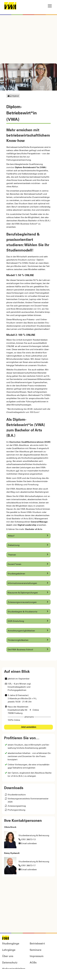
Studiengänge (10, 944)
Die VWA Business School (20, 650)
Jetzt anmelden (28, 727)
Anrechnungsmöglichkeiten (21, 631)
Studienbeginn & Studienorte (22, 612)
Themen (12, 555)
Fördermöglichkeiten (18, 640)
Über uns (7, 956)
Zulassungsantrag (17, 806)
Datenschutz (9, 963)
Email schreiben (29, 844)
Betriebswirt (37, 944)
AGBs (33, 963)
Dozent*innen (14, 564)
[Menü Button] (50, 6)
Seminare (35, 950)
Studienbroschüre (17, 795)
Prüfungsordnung (16, 810)
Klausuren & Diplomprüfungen (23, 593)
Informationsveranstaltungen (22, 583)
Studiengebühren (16, 574)
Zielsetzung (13, 545)
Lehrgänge (8, 950)
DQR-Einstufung (16, 621)
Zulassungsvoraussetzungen (22, 602)
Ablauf (11, 536)
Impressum (36, 956)
